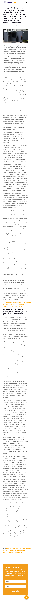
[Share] (26, 597)
